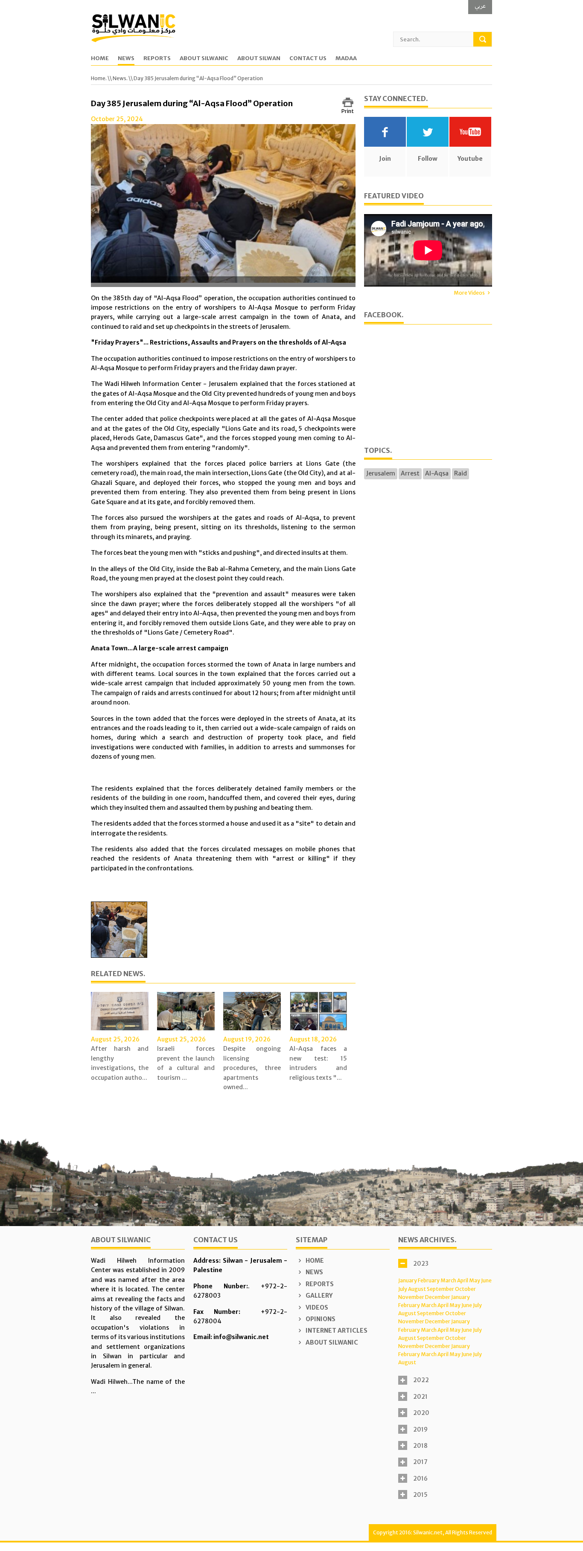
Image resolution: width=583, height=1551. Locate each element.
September (440, 1289)
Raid (460, 473)
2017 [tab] (420, 1462)
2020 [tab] (421, 1413)
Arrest (410, 473)
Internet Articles (335, 1330)
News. (120, 78)
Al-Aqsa (437, 473)
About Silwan (258, 58)
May (474, 1280)
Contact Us (307, 58)
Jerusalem (380, 473)
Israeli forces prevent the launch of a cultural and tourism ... (186, 1063)
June (486, 1280)
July (402, 1289)
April (462, 1280)
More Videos (469, 293)
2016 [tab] (420, 1478)
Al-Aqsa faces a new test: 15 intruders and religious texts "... (318, 1063)
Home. (99, 78)
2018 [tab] (420, 1446)
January (407, 1280)
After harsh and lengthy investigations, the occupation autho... (120, 1063)
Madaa (346, 58)
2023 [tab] (421, 1263)
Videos (316, 1307)
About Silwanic (204, 58)
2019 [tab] (420, 1429)
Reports (157, 58)
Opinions (319, 1319)
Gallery (318, 1295)
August (417, 1289)
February (429, 1280)
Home (100, 58)
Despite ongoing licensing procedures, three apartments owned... (252, 1068)
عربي (480, 5)
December (437, 1297)
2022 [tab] (421, 1380)
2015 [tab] (420, 1495)
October (465, 1289)
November (411, 1297)
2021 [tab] (420, 1396)
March (448, 1280)
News (126, 58)
